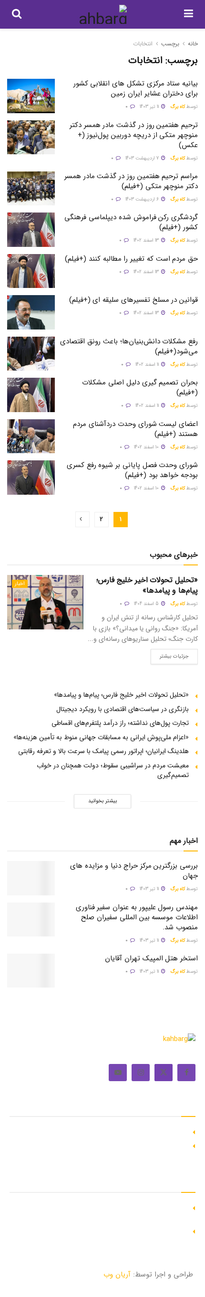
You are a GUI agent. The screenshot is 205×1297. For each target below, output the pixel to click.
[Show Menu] (188, 14)
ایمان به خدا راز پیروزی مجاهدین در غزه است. (124, 1131)
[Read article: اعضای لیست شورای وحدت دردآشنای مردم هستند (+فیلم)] (31, 436)
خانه (193, 43)
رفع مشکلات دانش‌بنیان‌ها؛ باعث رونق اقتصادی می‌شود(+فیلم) (129, 346)
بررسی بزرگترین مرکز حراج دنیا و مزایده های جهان (134, 871)
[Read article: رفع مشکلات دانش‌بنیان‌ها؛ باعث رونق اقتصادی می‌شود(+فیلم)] (31, 354)
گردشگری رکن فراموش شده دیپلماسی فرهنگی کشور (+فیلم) (131, 222)
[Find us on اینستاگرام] (141, 1072)
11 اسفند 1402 (147, 364)
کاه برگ (177, 106)
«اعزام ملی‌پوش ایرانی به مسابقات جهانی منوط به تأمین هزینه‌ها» (101, 737)
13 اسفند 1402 (146, 240)
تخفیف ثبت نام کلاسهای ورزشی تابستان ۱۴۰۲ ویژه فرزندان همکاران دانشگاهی (108, 1211)
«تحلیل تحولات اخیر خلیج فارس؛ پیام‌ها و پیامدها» (147, 585)
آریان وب (117, 1274)
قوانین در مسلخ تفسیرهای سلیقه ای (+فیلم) (133, 300)
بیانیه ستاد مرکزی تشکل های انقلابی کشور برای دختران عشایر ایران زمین (135, 88)
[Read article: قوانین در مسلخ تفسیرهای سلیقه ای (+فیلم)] (31, 312)
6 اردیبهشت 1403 (142, 199)
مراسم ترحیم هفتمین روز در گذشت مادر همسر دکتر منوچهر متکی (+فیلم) (131, 181)
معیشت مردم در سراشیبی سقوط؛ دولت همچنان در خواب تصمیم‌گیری (113, 770)
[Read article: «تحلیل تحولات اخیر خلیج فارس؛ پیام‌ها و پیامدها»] (45, 602)
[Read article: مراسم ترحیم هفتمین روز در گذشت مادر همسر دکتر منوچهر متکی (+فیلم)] (31, 188)
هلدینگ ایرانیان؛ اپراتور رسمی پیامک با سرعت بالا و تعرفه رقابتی (103, 751)
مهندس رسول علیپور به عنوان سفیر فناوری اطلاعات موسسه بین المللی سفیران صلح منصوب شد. (137, 917)
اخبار (20, 584)
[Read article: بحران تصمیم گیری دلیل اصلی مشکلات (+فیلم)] (31, 395)
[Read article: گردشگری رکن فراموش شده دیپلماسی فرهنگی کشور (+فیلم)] (31, 230)
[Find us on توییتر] (163, 1072)
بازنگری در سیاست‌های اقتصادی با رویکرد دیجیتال (122, 709)
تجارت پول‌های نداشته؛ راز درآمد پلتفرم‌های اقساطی (120, 723)
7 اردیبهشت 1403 (142, 158)
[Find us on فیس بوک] (186, 1072)
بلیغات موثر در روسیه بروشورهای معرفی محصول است (114, 1144)
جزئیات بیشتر (170, 654)
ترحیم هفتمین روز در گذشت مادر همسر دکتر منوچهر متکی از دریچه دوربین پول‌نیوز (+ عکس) (134, 135)
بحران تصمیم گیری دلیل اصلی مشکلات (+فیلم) (140, 387)
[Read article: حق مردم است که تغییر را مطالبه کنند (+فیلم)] (31, 271)
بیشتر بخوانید (102, 801)
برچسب (170, 43)
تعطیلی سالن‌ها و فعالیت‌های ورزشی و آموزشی (123, 1230)
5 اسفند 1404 (147, 603)
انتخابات (143, 43)
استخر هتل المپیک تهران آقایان (151, 958)
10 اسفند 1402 (147, 447)
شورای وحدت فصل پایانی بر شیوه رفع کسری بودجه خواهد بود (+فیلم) (132, 470)
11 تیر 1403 (150, 106)
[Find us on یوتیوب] (118, 1072)
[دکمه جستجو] (16, 14)
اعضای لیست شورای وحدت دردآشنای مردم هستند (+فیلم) (135, 429)
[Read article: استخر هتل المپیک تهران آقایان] (31, 971)
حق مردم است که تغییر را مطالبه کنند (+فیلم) (131, 259)
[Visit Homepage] (103, 14)
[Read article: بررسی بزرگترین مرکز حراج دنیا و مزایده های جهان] (31, 878)
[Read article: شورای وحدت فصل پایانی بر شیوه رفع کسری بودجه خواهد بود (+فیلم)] (31, 477)
